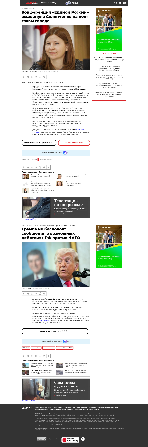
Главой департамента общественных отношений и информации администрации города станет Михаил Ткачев (36, 184)
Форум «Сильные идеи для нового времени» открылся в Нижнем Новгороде (109, 94)
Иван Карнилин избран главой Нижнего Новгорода (75, 175)
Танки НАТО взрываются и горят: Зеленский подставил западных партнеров (76, 372)
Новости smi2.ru (29, 219)
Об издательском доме (43, 407)
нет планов (44, 320)
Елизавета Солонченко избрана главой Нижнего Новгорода (42, 175)
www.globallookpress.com (41, 288)
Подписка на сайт (41, 409)
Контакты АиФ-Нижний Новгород (61, 409)
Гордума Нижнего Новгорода (48, 71)
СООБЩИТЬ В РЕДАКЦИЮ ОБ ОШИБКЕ (87, 409)
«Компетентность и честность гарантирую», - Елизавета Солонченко (75, 183)
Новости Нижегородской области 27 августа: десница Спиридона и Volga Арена (109, 59)
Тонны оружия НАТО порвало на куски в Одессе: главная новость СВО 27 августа (42, 365)
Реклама (68, 407)
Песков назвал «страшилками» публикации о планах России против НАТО (41, 372)
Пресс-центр (58, 407)
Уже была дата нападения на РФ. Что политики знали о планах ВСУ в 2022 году (76, 365)
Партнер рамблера (54, 439)
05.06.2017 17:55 (27, 9)
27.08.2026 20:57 (27, 225)
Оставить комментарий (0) (74, 142)
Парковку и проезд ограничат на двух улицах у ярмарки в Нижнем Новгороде (109, 77)
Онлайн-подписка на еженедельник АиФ (103, 407)
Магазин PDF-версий (80, 407)
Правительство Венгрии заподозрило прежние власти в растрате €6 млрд (109, 85)
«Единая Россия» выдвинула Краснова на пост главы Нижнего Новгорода (42, 190)
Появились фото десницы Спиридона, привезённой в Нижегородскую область (109, 68)
